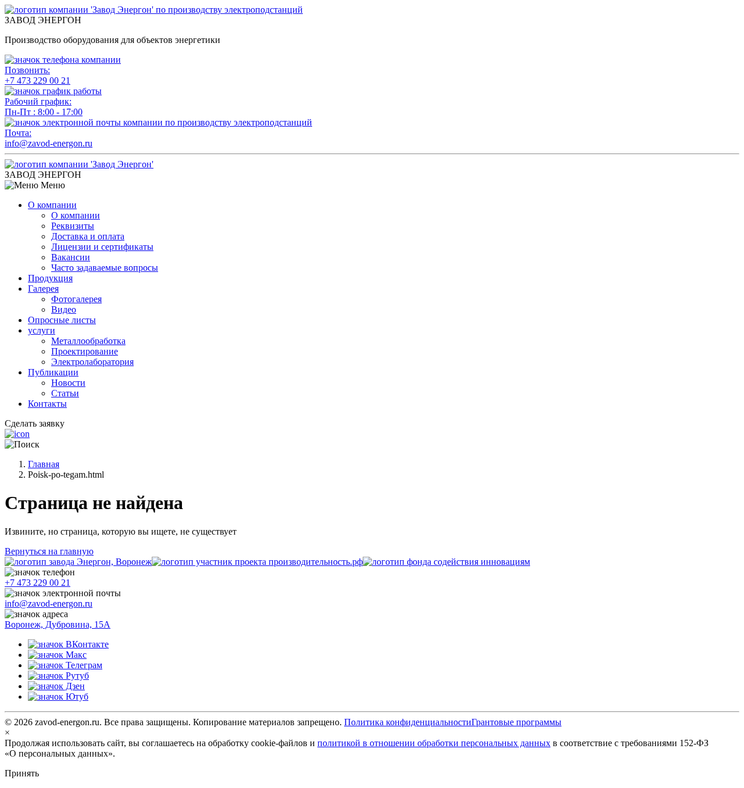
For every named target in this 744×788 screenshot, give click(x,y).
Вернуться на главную (49, 551)
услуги (41, 330)
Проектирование (84, 351)
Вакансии (70, 257)
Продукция (50, 278)
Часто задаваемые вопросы (104, 268)
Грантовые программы (516, 722)
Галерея (43, 288)
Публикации (53, 372)
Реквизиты (72, 226)
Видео (63, 309)
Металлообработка (88, 341)
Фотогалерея (76, 299)
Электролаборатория (92, 362)
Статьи (65, 393)
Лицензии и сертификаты (102, 247)
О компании (52, 205)
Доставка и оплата (87, 236)
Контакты (47, 404)
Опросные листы (62, 320)
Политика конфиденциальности (407, 722)
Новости (68, 383)
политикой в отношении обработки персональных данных (433, 743)
